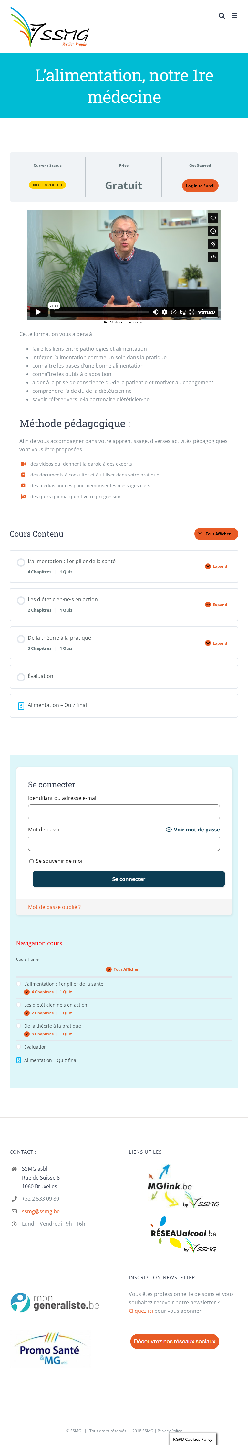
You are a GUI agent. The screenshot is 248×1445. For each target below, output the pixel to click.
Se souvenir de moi (58, 860)
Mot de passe (44, 829)
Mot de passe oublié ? (54, 907)
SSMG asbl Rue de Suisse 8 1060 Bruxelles (41, 1177)
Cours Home (27, 959)
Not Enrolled (47, 184)
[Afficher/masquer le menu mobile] (235, 15)
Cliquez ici (141, 1310)
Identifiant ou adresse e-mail (63, 798)
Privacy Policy (170, 1431)
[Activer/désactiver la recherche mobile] (222, 15)
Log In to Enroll (200, 185)
